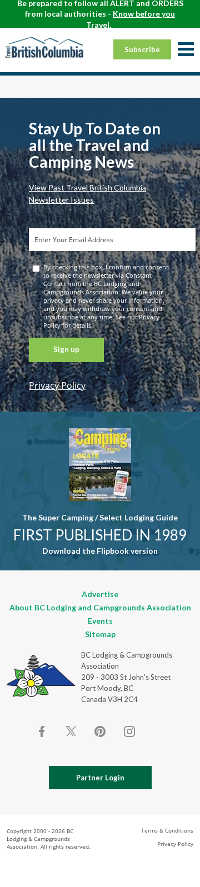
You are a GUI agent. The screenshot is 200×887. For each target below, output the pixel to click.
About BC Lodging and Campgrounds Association (100, 607)
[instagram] (129, 731)
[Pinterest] (100, 731)
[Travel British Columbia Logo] (44, 47)
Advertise (100, 594)
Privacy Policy (57, 385)
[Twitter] (71, 730)
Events (100, 620)
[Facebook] (42, 731)
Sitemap (100, 634)
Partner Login (100, 777)
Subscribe (142, 49)
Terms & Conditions (167, 830)
